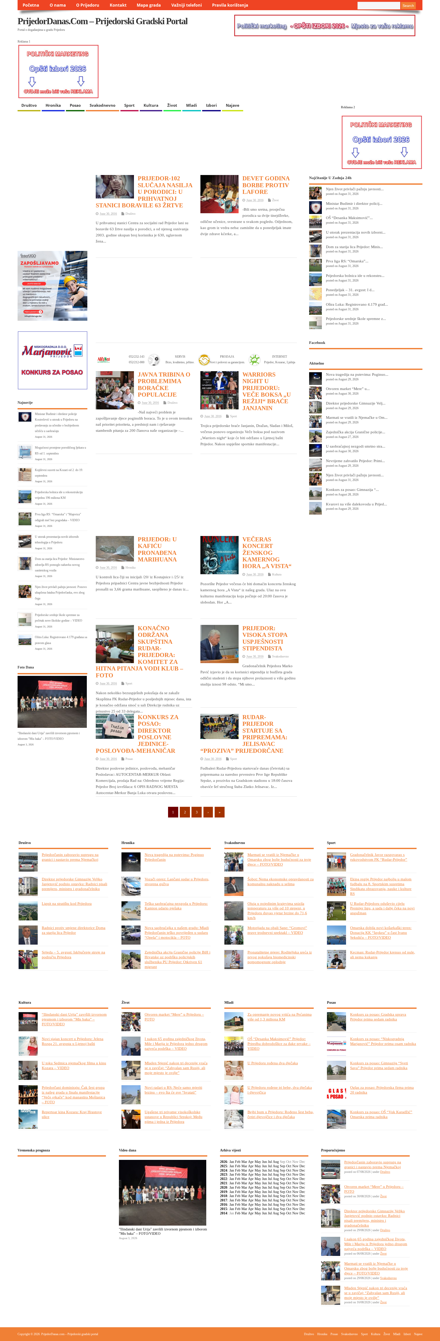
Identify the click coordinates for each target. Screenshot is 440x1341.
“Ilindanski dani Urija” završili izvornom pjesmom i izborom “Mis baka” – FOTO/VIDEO (74, 1019)
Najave (232, 105)
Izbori (211, 105)
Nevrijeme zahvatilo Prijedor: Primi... (355, 461)
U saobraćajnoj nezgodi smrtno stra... (355, 446)
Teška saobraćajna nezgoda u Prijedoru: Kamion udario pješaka (176, 905)
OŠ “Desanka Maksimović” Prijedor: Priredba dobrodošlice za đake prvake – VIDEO (279, 1044)
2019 (223, 1192)
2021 (223, 1183)
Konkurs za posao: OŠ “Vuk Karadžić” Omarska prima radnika (381, 1114)
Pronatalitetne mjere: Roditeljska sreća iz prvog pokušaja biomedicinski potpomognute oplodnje (280, 957)
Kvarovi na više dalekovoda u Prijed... (356, 504)
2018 (223, 1196)
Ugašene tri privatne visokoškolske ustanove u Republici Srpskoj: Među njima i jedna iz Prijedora (173, 1117)
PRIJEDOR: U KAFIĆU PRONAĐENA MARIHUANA (157, 549)
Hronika (53, 105)
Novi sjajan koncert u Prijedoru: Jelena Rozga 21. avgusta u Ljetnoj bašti (72, 1041)
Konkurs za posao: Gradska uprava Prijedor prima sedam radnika (378, 1016)
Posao (75, 105)
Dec (302, 1166)
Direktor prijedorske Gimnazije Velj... (356, 403)
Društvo (29, 105)
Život (172, 105)
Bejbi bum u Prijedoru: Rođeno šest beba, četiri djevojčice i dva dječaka (281, 1114)
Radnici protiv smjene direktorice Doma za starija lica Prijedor (73, 930)
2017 (223, 1200)
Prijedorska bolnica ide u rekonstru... (355, 275)
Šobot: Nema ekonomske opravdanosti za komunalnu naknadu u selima (281, 881)
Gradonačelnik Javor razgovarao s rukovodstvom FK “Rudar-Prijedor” (378, 857)
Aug (276, 1162)
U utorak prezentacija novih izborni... (356, 232)
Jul (270, 1162)
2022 (223, 1179)
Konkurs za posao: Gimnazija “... (352, 489)
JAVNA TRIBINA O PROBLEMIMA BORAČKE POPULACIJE (164, 384)
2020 (223, 1187)
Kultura (151, 105)
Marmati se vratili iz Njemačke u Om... (357, 417)
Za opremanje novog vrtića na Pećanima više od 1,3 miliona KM (280, 1016)
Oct (288, 1166)
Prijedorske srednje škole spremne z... (356, 318)
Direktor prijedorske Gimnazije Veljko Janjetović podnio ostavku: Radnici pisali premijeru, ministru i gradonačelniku (74, 884)
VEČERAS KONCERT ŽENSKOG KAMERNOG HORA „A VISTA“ (267, 553)
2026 (223, 1162)
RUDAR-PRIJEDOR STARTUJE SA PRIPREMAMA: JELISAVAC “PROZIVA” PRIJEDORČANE (243, 734)
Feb (237, 1162)
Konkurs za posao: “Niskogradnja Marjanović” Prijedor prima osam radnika (383, 1041)
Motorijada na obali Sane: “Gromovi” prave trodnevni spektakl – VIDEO (277, 930)
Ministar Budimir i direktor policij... (354, 203)
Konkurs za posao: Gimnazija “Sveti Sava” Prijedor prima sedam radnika (379, 1065)
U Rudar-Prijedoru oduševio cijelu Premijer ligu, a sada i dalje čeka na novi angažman (382, 908)
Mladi (191, 105)
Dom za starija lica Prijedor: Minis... (354, 247)
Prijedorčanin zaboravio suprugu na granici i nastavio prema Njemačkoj (70, 857)
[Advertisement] (196, 299)
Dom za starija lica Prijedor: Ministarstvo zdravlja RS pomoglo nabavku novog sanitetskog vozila (59, 564)
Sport (129, 105)
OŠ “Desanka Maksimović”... (349, 218)
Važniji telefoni (186, 5)
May (258, 1162)
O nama (58, 5)
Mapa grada (149, 5)
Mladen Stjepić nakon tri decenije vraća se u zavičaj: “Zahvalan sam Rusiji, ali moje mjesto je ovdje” (176, 1068)
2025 (223, 1166)
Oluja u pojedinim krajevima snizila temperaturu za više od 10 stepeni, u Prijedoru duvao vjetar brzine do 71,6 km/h (277, 910)
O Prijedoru (87, 5)
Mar (244, 1162)
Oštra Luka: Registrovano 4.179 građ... (357, 304)
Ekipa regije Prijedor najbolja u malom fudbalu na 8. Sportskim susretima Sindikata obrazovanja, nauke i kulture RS (380, 886)
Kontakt (118, 5)
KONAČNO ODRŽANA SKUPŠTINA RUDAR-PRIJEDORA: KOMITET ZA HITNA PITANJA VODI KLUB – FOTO (139, 652)
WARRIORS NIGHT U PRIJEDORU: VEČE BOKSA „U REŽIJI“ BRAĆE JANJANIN (266, 391)
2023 (223, 1174)
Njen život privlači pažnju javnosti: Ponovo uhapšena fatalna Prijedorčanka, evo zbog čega (61, 592)
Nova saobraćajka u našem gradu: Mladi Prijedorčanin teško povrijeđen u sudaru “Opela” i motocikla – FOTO (177, 933)
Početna (31, 5)
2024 (223, 1170)
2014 (223, 1213)
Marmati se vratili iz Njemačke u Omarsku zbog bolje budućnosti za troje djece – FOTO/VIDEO (279, 859)
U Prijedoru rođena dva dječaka (273, 1063)
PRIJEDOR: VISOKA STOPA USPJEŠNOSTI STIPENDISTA (264, 638)
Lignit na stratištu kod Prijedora (67, 903)
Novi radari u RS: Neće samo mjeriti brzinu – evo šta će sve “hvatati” (173, 1089)
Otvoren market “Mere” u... (348, 388)
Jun (264, 1162)
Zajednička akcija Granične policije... (355, 432)
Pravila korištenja (230, 5)
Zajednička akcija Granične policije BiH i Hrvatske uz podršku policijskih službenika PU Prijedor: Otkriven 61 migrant (177, 959)
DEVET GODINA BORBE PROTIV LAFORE (266, 185)
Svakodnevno (102, 105)
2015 (223, 1209)
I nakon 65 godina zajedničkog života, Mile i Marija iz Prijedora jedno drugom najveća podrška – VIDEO (176, 1044)
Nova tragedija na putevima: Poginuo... (357, 374)
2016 (223, 1204)
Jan (231, 1162)
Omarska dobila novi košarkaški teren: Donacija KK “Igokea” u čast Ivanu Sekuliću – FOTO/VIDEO (380, 933)
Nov (295, 1166)
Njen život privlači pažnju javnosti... (355, 189)
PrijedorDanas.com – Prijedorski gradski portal (102, 21)
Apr (251, 1162)
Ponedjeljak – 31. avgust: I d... (350, 290)
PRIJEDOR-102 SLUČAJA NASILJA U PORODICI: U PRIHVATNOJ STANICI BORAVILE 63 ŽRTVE (144, 192)
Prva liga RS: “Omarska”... (347, 261)
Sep (282, 1166)
